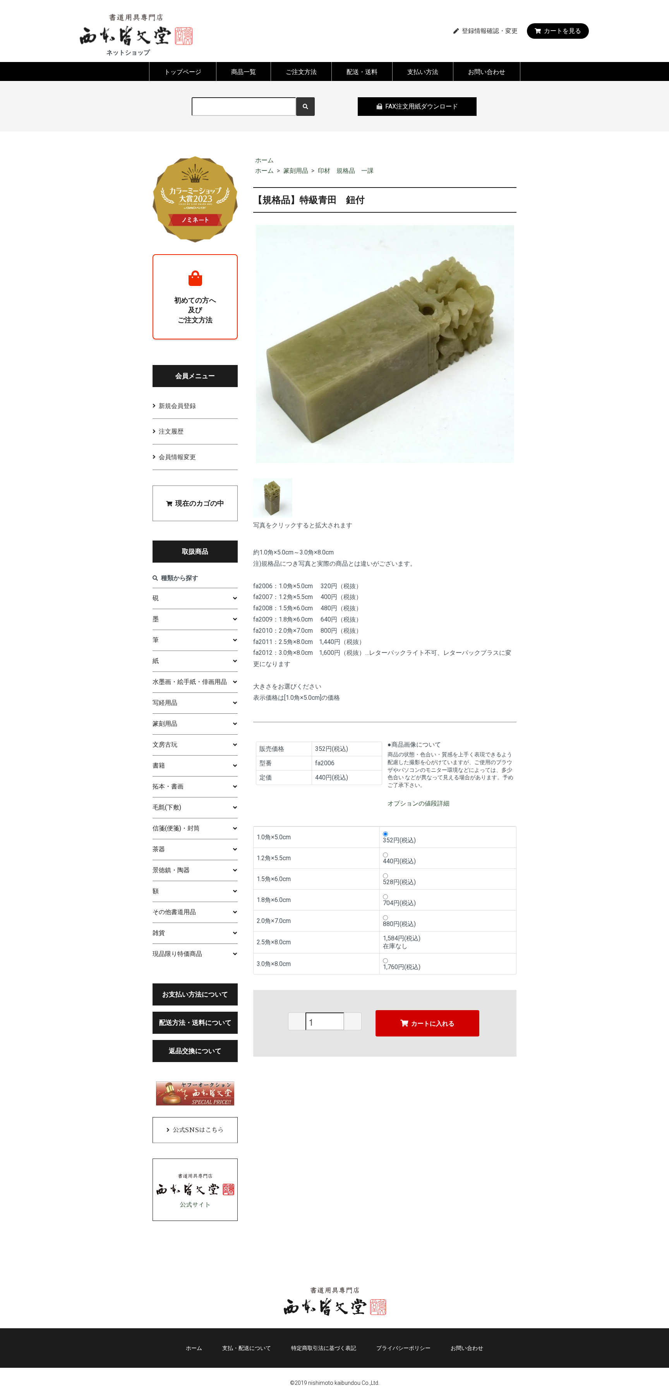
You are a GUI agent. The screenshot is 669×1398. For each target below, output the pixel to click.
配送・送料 (362, 72)
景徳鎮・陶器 (171, 870)
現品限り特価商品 (177, 953)
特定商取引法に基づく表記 (323, 1348)
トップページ (182, 72)
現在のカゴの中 (199, 503)
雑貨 (159, 933)
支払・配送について (246, 1348)
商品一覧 (243, 72)
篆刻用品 (295, 170)
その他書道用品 (174, 912)
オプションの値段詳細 (418, 803)
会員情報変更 (177, 457)
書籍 (159, 765)
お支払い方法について (195, 994)
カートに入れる (433, 1023)
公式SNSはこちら (198, 1130)
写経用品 (165, 702)
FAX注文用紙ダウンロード (421, 106)
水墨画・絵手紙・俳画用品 (190, 681)
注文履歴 (171, 431)
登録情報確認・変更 (490, 31)
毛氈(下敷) (167, 807)
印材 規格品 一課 (346, 170)
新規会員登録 (177, 406)
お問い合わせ (486, 72)
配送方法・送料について (195, 1022)
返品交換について (195, 1051)
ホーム (264, 160)
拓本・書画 (168, 786)
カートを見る (562, 30)
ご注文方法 (301, 72)
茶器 (159, 849)
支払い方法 (422, 72)
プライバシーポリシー (403, 1348)
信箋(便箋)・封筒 (176, 828)
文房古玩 (165, 744)
